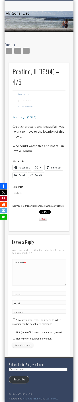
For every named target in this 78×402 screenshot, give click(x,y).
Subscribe (19, 379)
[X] (3, 192)
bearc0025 (23, 94)
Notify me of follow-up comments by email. (39, 332)
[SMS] (3, 217)
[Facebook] (3, 186)
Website (18, 312)
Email (17, 303)
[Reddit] (3, 204)
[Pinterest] (3, 198)
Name (17, 294)
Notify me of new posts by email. (34, 338)
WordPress (52, 398)
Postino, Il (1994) (24, 117)
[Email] (3, 210)
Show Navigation (60, 32)
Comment (20, 263)
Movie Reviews (25, 106)
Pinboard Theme (31, 398)
